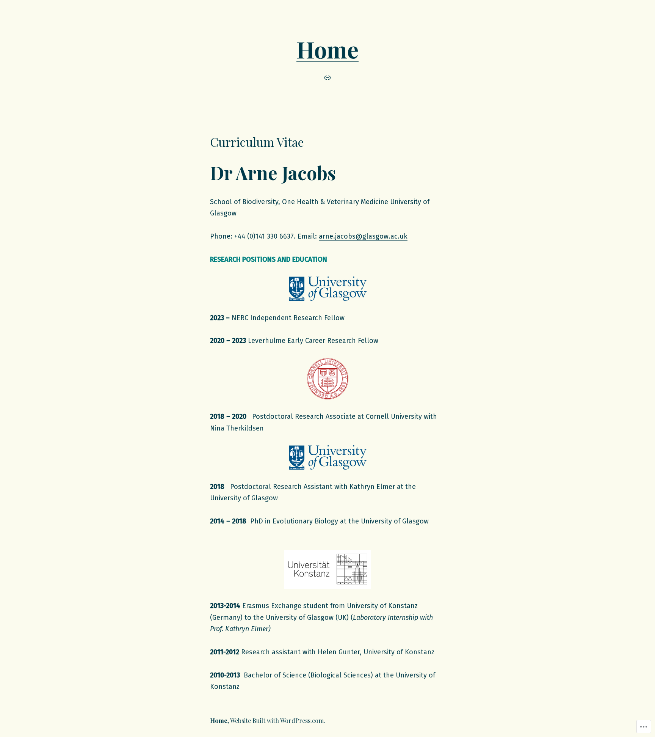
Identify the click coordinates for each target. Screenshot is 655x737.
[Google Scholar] (327, 77)
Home (327, 49)
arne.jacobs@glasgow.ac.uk (363, 236)
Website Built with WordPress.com (277, 720)
